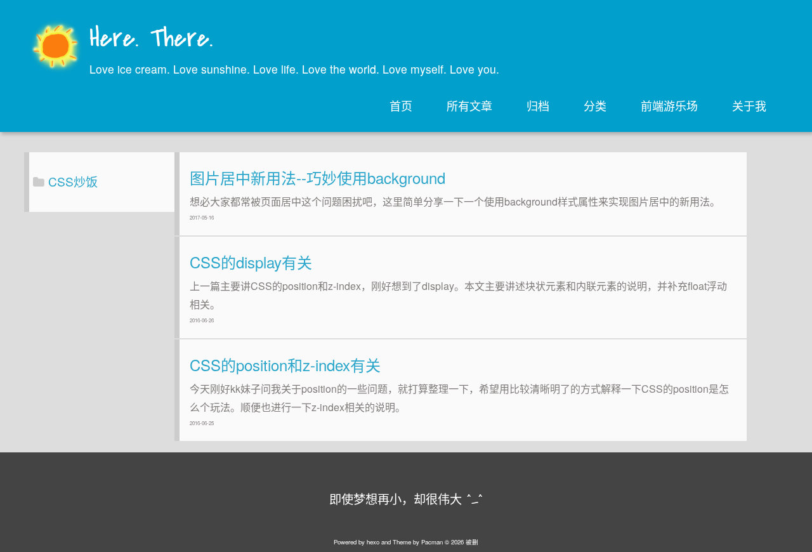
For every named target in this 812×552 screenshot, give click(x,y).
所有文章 (469, 105)
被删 (472, 541)
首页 (401, 105)
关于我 (749, 105)
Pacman (432, 541)
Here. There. (151, 39)
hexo (373, 541)
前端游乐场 (669, 105)
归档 (538, 105)
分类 (595, 105)
